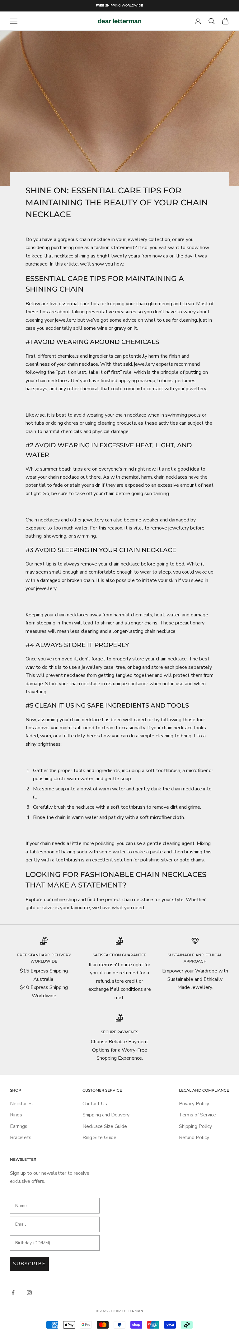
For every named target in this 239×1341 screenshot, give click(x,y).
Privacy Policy (194, 1103)
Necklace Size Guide (104, 1126)
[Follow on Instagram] (29, 1293)
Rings (16, 1114)
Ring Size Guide (99, 1137)
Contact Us (94, 1103)
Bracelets (20, 1137)
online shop (64, 899)
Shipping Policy (195, 1126)
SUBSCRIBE (29, 1264)
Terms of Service (197, 1114)
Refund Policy (194, 1137)
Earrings (18, 1126)
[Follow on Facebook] (13, 1293)
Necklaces (21, 1103)
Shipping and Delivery (105, 1114)
